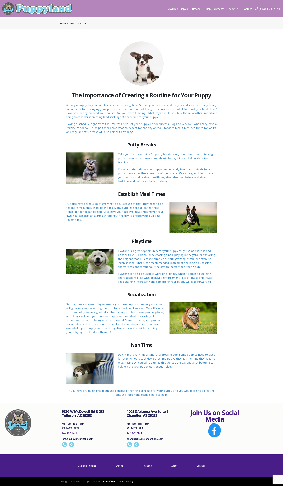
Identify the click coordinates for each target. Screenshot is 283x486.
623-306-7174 (134, 432)
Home (63, 23)
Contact (247, 8)
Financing (147, 465)
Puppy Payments (214, 8)
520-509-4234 (69, 432)
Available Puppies (178, 8)
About (231, 8)
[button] (278, 482)
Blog (83, 23)
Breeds (196, 8)
